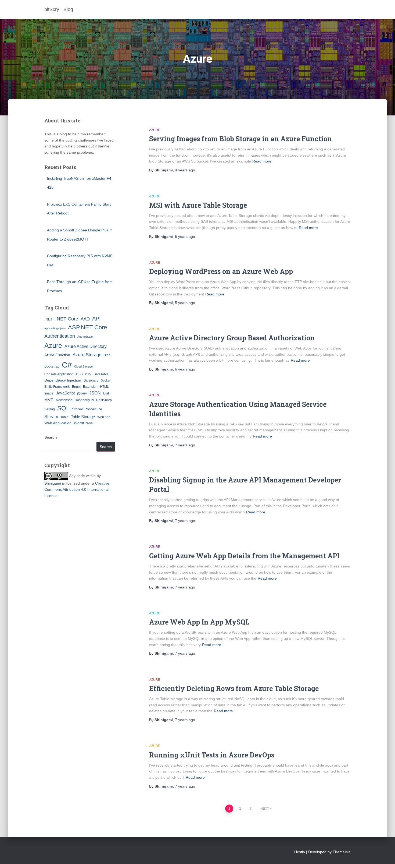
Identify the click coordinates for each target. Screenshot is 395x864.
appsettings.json (55, 328)
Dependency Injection (62, 380)
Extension (90, 387)
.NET (48, 319)
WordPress (83, 423)
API (96, 319)
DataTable (101, 374)
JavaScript (65, 393)
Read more (261, 161)
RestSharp (104, 400)
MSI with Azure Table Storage (198, 205)
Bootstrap (51, 366)
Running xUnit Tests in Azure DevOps (211, 754)
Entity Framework (57, 387)
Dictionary (91, 380)
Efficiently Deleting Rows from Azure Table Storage (234, 688)
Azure (53, 345)
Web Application (57, 423)
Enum (76, 387)
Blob (107, 355)
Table (64, 417)
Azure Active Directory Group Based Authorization (232, 337)
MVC (48, 399)
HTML (104, 387)
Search (50, 437)
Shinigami (52, 483)
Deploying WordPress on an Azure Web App (221, 271)
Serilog (49, 409)
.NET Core (66, 319)
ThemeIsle (342, 852)
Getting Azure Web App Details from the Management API (244, 555)
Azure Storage (87, 354)
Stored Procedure (87, 409)
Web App (103, 417)
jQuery (82, 393)
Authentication (59, 336)
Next (264, 808)
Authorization (85, 336)
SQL (63, 408)
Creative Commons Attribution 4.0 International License (76, 489)
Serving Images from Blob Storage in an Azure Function (240, 138)
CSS (79, 374)
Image (48, 393)
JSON (95, 392)
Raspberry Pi (84, 400)
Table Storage (83, 416)
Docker (105, 380)
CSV (88, 374)
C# (67, 364)
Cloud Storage (83, 366)
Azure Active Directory (85, 346)
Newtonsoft (64, 400)
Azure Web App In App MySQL (199, 622)
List (106, 393)
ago (185, 170)
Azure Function (57, 355)
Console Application (59, 374)
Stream (51, 416)
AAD (85, 319)
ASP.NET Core (87, 327)
